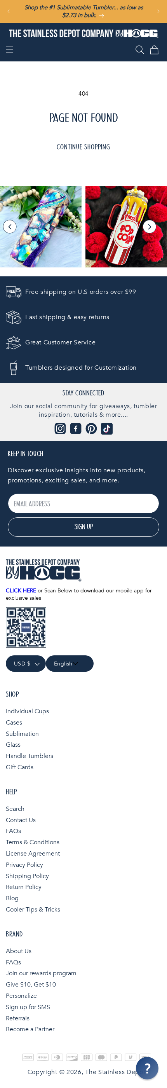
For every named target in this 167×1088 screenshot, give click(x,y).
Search (15, 809)
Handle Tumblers (29, 756)
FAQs (13, 831)
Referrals (18, 1018)
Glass (13, 744)
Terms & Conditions (32, 842)
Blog (12, 898)
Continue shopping (83, 147)
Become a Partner (30, 1029)
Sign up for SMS (28, 1007)
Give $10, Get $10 (31, 984)
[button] (9, 49)
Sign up (84, 527)
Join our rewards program (41, 973)
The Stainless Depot (115, 1072)
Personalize (21, 996)
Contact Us (21, 820)
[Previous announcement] (8, 11)
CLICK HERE (21, 590)
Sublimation (22, 734)
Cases (14, 722)
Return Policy (24, 887)
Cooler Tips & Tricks (33, 909)
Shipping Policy (27, 876)
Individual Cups (27, 711)
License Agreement (33, 853)
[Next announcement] (158, 11)
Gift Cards (19, 767)
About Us (18, 951)
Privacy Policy (24, 865)
